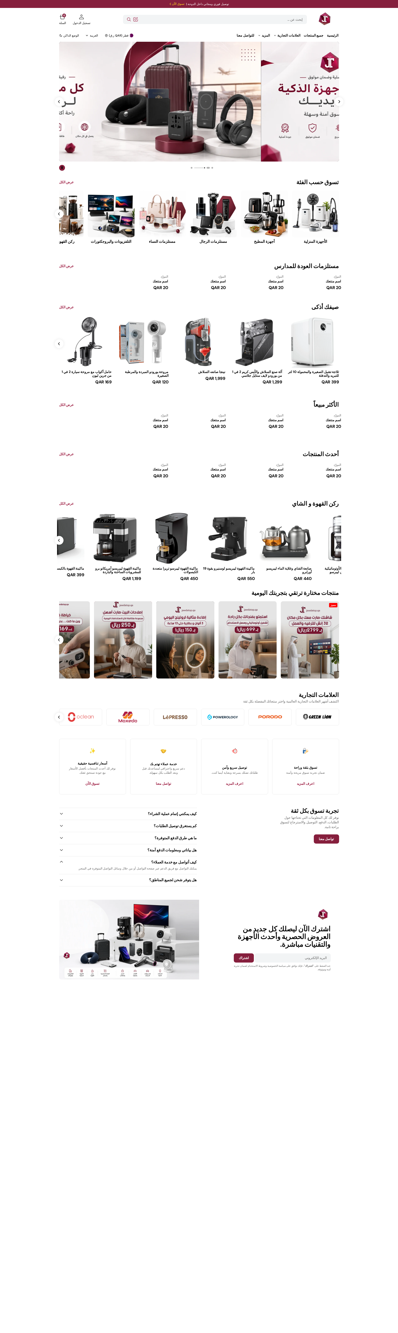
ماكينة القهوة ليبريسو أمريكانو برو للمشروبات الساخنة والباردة (89, 570)
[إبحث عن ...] (128, 19)
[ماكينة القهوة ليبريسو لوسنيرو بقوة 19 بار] (199, 573)
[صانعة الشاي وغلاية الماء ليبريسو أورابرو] (256, 573)
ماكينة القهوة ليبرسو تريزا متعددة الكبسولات (145, 570)
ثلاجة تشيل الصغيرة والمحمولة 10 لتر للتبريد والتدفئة (313, 374)
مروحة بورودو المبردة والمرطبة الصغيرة (147, 374)
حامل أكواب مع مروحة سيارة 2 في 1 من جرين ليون (87, 374)
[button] (81, 19)
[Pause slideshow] (62, 168)
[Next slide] (59, 343)
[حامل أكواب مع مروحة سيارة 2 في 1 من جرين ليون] (85, 377)
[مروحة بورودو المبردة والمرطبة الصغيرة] (142, 377)
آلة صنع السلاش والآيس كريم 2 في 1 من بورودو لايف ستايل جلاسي (257, 374)
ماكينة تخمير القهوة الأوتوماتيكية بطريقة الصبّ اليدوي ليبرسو (317, 570)
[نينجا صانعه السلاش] (199, 375)
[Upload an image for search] (135, 19)
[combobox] (215, 19)
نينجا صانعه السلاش (211, 372)
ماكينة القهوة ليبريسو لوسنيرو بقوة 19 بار (199, 570)
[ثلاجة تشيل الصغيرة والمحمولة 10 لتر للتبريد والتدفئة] (312, 377)
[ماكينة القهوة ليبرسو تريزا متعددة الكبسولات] (142, 573)
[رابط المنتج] (312, 341)
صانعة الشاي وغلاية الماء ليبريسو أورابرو (259, 570)
